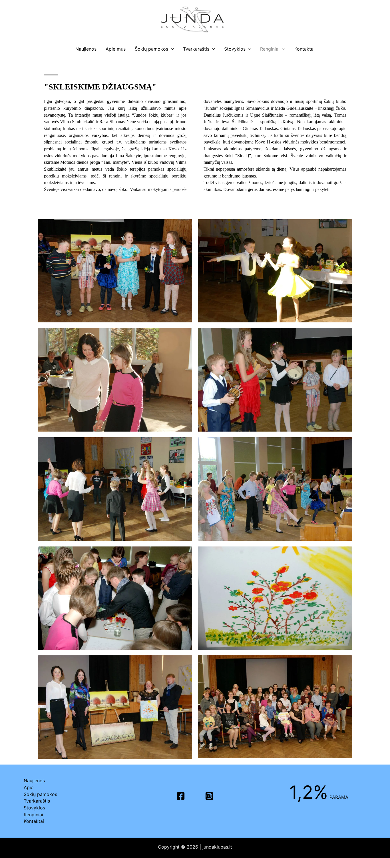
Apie (28, 787)
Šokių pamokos (151, 49)
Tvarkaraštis (196, 49)
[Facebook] (181, 796)
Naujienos (86, 49)
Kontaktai (304, 49)
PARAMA (318, 797)
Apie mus (116, 49)
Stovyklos (235, 49)
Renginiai (270, 49)
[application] (171, 48)
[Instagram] (209, 796)
